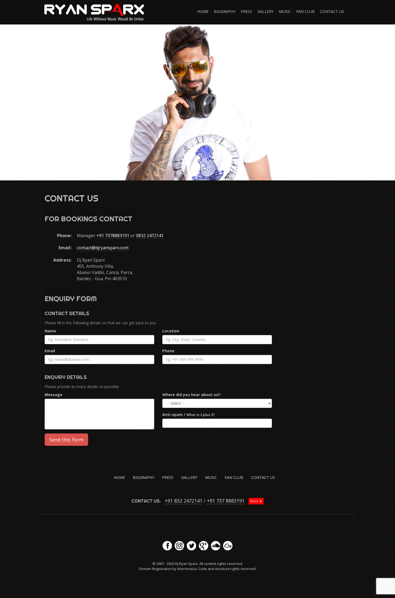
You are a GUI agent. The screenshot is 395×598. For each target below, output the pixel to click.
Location (170, 330)
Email (50, 350)
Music (285, 11)
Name (50, 330)
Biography (224, 11)
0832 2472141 (150, 236)
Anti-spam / (188, 414)
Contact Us (332, 11)
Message (53, 394)
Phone (168, 350)
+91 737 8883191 (226, 500)
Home (203, 11)
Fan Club (305, 11)
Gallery (265, 11)
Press (246, 11)
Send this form (66, 439)
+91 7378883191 (112, 236)
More (254, 501)
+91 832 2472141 (183, 500)
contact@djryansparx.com (102, 248)
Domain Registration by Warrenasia (168, 568)
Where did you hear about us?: (191, 394)
